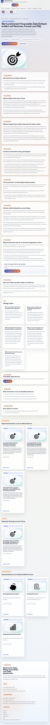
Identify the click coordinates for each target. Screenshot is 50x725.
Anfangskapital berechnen (11, 594)
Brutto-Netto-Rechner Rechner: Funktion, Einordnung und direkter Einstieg (19, 703)
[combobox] (6, 4)
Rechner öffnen (7, 381)
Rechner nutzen (6, 564)
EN (14, 11)
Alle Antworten (23, 43)
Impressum (5, 714)
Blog (18, 8)
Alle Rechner (7, 8)
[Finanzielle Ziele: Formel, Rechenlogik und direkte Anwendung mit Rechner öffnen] (37, 435)
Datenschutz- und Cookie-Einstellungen (11, 719)
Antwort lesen (6, 467)
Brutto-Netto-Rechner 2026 (9, 687)
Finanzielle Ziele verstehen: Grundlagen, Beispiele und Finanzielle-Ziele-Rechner (21, 411)
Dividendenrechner (32, 594)
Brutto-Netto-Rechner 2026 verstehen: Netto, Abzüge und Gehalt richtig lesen (19, 701)
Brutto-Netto (23, 8)
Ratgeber (13, 8)
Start (3, 8)
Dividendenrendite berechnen (12, 634)
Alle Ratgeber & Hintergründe (9, 698)
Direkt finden (15, 5)
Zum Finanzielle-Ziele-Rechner (9, 43)
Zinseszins (29, 8)
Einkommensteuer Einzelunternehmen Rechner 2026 (14, 691)
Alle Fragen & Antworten (8, 700)
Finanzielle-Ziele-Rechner (15, 18)
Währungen (35, 8)
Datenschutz (5, 716)
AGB (4, 718)
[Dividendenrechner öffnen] (37, 586)
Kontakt (4, 712)
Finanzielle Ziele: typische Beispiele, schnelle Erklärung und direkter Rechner (20, 399)
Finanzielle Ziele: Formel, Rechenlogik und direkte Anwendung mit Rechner (20, 396)
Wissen (6, 18)
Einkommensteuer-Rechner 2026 (10, 689)
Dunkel (7, 11)
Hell (3, 11)
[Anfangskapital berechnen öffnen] (13, 586)
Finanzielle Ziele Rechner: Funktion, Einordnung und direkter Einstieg (18, 394)
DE (11, 11)
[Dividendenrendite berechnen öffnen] (13, 627)
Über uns (5, 710)
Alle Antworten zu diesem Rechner (11, 412)
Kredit (40, 8)
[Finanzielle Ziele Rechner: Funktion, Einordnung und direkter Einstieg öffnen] (13, 435)
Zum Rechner (6, 614)
